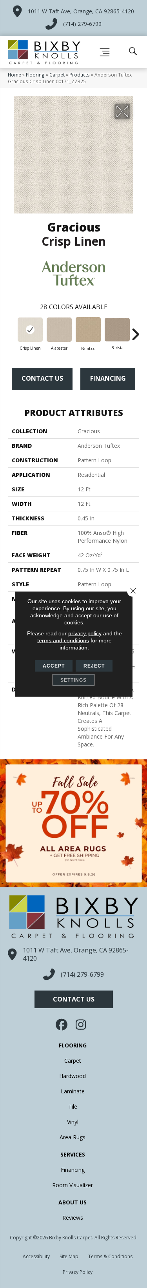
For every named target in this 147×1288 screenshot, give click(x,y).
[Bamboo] (88, 329)
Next (135, 330)
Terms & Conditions (110, 1256)
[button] (73, 999)
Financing (108, 378)
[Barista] (117, 329)
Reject (94, 666)
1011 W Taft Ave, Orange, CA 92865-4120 (81, 11)
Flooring (35, 74)
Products (79, 74)
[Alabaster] (59, 330)
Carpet (57, 74)
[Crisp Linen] (30, 330)
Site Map (69, 1256)
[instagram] (81, 1024)
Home (14, 74)
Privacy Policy (78, 1272)
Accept (54, 666)
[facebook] (62, 1024)
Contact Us (42, 378)
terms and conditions (63, 640)
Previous (12, 330)
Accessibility (36, 1256)
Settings (73, 680)
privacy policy (85, 633)
